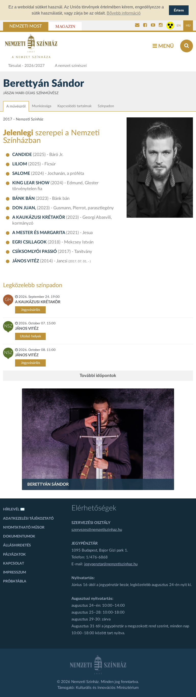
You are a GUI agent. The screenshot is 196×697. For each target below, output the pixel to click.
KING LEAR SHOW (31, 183)
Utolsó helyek (30, 336)
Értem (179, 10)
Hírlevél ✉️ (14, 509)
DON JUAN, (24, 208)
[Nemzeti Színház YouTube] (153, 25)
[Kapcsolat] (137, 25)
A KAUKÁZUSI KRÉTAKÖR (39, 217)
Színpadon (106, 106)
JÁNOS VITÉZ (26, 261)
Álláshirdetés (17, 545)
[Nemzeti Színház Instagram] (161, 25)
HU (188, 25)
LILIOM (20, 164)
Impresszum (14, 572)
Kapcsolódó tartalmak (74, 106)
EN (179, 25)
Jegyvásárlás (30, 310)
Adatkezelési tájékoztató (28, 518)
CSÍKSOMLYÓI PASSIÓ (35, 252)
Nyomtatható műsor (23, 527)
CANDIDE (22, 155)
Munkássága (41, 106)
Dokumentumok (19, 536)
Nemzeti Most (25, 26)
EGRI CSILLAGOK (30, 242)
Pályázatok (14, 554)
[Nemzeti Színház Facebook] (145, 25)
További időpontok (98, 376)
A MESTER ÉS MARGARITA (39, 233)
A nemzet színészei (71, 66)
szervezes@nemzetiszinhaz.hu (96, 530)
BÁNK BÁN (24, 199)
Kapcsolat (13, 563)
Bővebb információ (124, 13)
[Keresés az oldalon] (186, 46)
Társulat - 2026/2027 (26, 66)
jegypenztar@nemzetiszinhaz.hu (111, 564)
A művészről (16, 106)
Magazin (65, 26)
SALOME (21, 174)
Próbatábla (14, 581)
